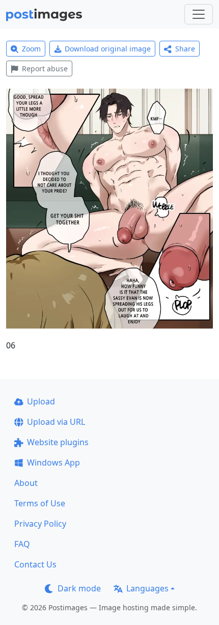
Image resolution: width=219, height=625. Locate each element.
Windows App (53, 462)
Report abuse (45, 68)
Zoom (31, 48)
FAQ (22, 544)
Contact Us (35, 564)
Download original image (108, 48)
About (26, 482)
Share (185, 48)
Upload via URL (56, 421)
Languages (147, 588)
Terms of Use (39, 503)
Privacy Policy (40, 523)
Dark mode (79, 588)
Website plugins (58, 442)
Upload (41, 401)
